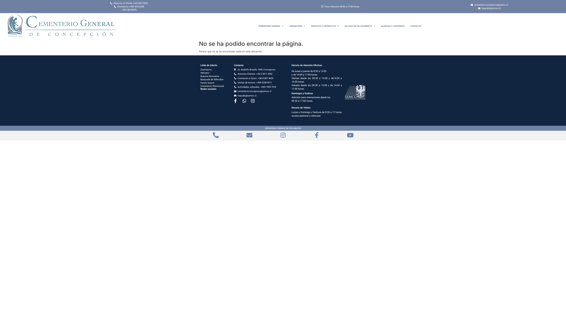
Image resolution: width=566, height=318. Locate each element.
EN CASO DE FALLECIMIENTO (358, 26)
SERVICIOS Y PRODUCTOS (323, 26)
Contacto (238, 65)
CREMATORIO (295, 26)
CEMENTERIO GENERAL (269, 26)
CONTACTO (415, 26)
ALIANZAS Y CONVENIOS (392, 26)
